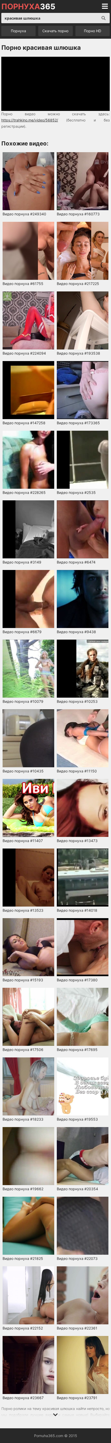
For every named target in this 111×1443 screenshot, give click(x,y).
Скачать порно (55, 31)
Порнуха (18, 31)
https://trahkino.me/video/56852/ (29, 120)
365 (28, 6)
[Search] (103, 18)
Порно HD (92, 31)
